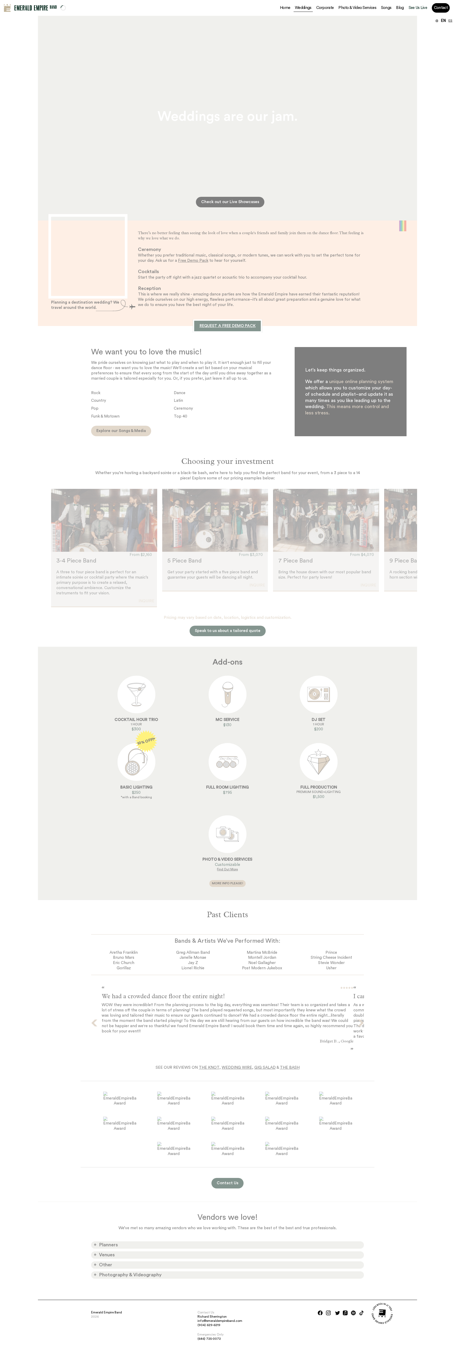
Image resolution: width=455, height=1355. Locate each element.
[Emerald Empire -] (7, 8)
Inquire (146, 601)
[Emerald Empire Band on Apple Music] (345, 1313)
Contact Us (227, 1183)
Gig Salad (265, 1068)
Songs (386, 8)
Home (285, 8)
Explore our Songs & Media (121, 431)
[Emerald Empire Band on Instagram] (328, 1313)
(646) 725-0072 (209, 1338)
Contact (441, 8)
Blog (400, 8)
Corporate (325, 8)
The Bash (290, 1068)
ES (450, 20)
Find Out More (227, 869)
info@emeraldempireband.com (219, 1320)
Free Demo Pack (193, 261)
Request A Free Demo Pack (228, 326)
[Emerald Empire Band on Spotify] (353, 1313)
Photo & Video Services (357, 8)
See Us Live (418, 8)
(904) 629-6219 (208, 1325)
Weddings (303, 8)
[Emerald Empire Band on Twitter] (337, 1313)
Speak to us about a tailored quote (227, 631)
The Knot (209, 1068)
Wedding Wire (237, 1068)
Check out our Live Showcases (230, 202)
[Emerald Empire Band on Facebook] (320, 1313)
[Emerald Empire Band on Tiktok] (361, 1313)
